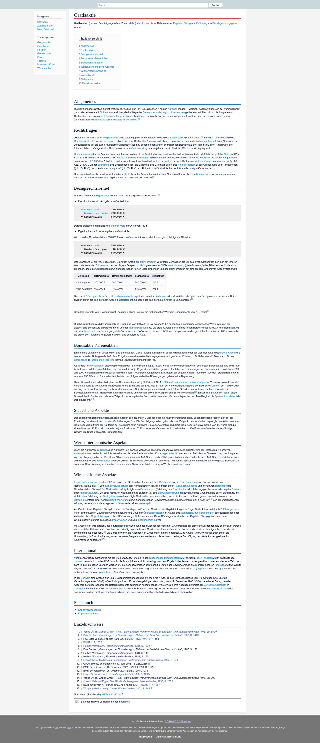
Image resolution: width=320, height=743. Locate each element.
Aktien (145, 23)
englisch (208, 557)
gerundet (169, 453)
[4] (153, 176)
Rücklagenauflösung (186, 485)
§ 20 (143, 382)
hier (56, 727)
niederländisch (173, 557)
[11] (195, 391)
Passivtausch (147, 489)
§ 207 (205, 154)
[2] (139, 118)
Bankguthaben (111, 496)
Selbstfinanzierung (118, 499)
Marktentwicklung (138, 327)
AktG (226, 154)
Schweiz (85, 577)
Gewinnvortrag (139, 148)
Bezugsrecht (94, 296)
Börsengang (80, 359)
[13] (97, 484)
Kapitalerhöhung (182, 23)
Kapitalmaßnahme (88, 613)
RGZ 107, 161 (143, 638)
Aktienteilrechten (83, 453)
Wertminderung (176, 265)
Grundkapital (98, 119)
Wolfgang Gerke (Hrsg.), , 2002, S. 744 (116, 688)
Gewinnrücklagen (139, 157)
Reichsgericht (81, 141)
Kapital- (121, 157)
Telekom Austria (117, 588)
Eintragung (103, 164)
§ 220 (218, 154)
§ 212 (125, 168)
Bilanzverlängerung (168, 492)
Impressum (145, 736)
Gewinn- (236, 489)
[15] (104, 532)
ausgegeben (231, 23)
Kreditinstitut (103, 460)
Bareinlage (221, 485)
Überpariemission (152, 512)
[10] (172, 388)
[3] (202, 136)
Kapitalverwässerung (116, 485)
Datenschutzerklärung (168, 736)
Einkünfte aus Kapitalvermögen (189, 382)
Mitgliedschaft (110, 137)
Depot (103, 449)
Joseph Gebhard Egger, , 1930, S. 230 (127, 681)
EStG (165, 382)
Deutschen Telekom (103, 359)
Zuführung (201, 23)
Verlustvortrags (203, 161)
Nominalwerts (125, 296)
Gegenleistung (99, 516)
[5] (159, 194)
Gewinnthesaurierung (154, 112)
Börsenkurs (102, 265)
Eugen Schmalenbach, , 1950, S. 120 (115, 674)
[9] (212, 355)
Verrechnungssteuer (215, 584)
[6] (162, 264)
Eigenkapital (102, 195)
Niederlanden (156, 557)
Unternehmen (177, 112)
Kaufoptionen (203, 174)
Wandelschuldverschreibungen (197, 512)
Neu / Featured (45, 29)
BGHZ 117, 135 (91, 642)
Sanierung (191, 482)
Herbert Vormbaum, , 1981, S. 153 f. (116, 645)
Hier (69, 727)
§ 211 (78, 168)
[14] (210, 499)
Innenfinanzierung (147, 519)
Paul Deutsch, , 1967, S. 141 (140, 635)
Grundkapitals (180, 489)
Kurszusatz (90, 331)
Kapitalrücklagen (89, 492)
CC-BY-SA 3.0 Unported (178, 721)
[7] (192, 299)
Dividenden (106, 112)
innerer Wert (118, 225)
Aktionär (172, 108)
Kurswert (215, 385)
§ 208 (93, 161)
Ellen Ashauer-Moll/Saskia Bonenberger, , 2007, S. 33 (129, 660)
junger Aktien (130, 119)
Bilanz (207, 157)
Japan (77, 561)
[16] (103, 539)
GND (105, 694)
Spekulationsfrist (224, 396)
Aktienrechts (177, 137)
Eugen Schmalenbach (86, 482)
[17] (94, 560)
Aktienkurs (162, 296)
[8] (208, 311)
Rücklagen (218, 23)
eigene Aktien (227, 352)
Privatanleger (96, 365)
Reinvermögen (148, 261)
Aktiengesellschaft (206, 141)
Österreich (80, 588)
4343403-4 (115, 694)
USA (199, 557)
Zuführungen (227, 509)
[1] (187, 108)
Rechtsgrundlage (83, 154)
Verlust (168, 161)
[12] (92, 398)
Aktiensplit (144, 503)
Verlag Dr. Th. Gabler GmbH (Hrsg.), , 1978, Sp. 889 (149, 631)
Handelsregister (186, 164)
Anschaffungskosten (217, 588)
